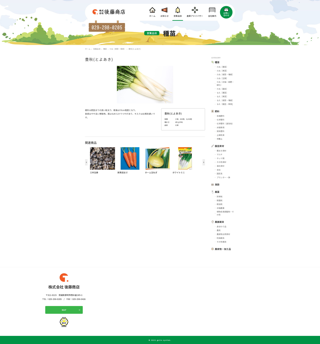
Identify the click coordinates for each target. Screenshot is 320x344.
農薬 (217, 191)
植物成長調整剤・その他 (225, 213)
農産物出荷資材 (223, 234)
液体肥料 (220, 131)
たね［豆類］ (222, 78)
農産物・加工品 (223, 249)
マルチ (219, 154)
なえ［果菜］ (222, 96)
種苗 (217, 62)
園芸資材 (219, 146)
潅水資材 (220, 166)
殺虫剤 (219, 204)
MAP (64, 309)
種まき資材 (221, 150)
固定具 (219, 173)
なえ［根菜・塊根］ (225, 100)
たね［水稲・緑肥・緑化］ (225, 83)
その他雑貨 (221, 241)
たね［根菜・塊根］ (225, 74)
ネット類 (220, 158)
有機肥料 (220, 116)
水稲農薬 (220, 208)
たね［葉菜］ (222, 66)
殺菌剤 (219, 200)
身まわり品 (221, 226)
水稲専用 (220, 127)
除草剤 (219, 196)
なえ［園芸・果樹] (225, 104)
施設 (217, 184)
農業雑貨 (219, 221)
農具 (219, 230)
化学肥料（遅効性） (225, 123)
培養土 (219, 138)
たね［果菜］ (222, 70)
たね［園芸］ (222, 88)
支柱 (219, 169)
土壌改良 (220, 135)
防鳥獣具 (220, 238)
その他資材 (221, 162)
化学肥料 (220, 119)
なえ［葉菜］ (222, 92)
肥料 (217, 111)
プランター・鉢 (223, 177)
